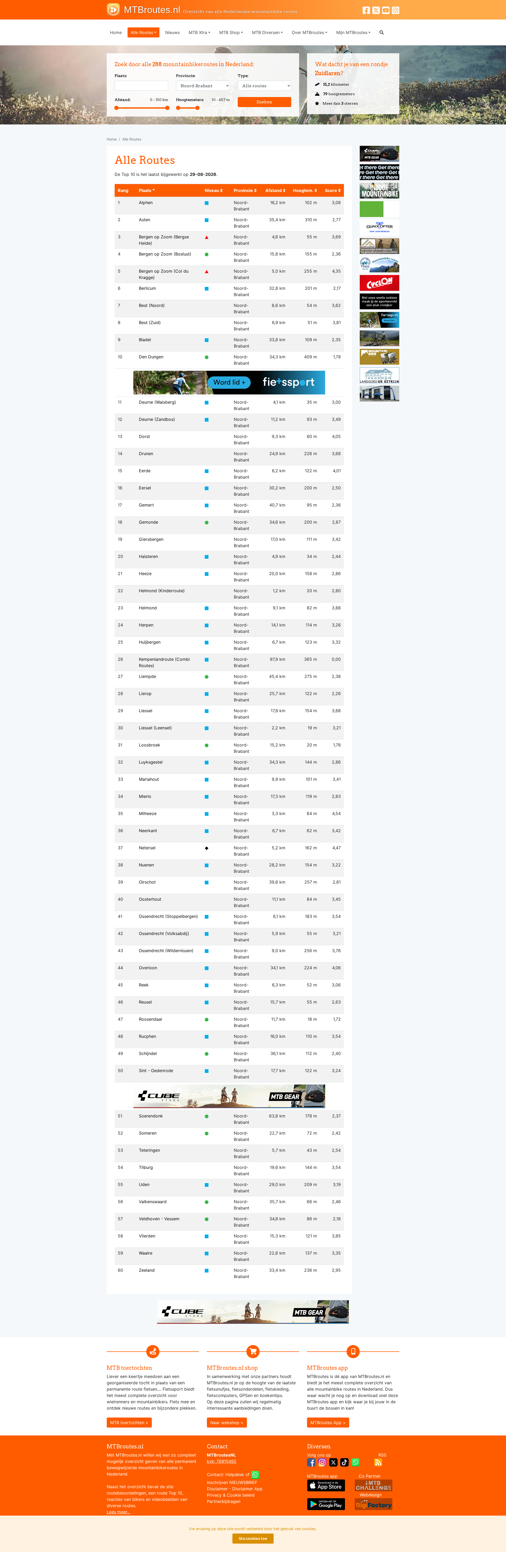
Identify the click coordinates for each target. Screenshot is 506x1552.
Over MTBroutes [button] (308, 32)
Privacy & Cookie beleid (231, 1495)
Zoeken (264, 101)
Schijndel (148, 1053)
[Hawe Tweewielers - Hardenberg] (379, 394)
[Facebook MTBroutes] (367, 9)
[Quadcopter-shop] (379, 228)
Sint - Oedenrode (156, 1070)
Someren (148, 1133)
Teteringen (149, 1150)
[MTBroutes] (115, 9)
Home (116, 32)
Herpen (146, 625)
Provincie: (186, 76)
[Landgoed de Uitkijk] (379, 376)
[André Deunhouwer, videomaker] (373, 1485)
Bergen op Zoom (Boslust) (165, 254)
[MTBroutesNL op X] (333, 1461)
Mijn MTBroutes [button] (351, 32)
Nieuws (172, 32)
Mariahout (149, 779)
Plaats (145, 190)
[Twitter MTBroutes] (377, 9)
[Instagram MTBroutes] (395, 9)
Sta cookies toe (253, 1538)
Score (331, 190)
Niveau (212, 190)
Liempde (147, 676)
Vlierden (147, 1235)
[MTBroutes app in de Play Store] (326, 1503)
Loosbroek (149, 745)
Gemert (146, 505)
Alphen (146, 202)
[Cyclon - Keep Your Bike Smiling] (379, 283)
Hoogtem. (303, 190)
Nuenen (146, 864)
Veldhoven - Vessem (159, 1218)
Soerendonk (151, 1116)
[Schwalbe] (379, 173)
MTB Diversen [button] (266, 32)
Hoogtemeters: (190, 100)
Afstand (274, 190)
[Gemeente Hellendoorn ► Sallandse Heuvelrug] (379, 210)
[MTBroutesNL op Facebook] (311, 1461)
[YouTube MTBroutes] (387, 9)
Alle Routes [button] (142, 32)
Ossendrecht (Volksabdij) (164, 933)
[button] (381, 32)
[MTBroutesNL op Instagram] (322, 1461)
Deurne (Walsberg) (157, 402)
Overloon (148, 967)
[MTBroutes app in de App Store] (326, 1485)
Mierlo (145, 796)
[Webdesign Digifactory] (373, 1503)
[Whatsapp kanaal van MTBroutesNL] (355, 1461)
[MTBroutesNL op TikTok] (344, 1461)
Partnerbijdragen (223, 1501)
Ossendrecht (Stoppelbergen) (168, 916)
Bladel (145, 339)
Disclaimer (217, 1488)
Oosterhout (150, 899)
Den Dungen (151, 356)
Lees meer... (118, 1512)
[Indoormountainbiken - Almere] (379, 191)
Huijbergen (149, 642)
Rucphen (147, 1036)
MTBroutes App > (328, 1422)
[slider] (116, 108)
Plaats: (121, 76)
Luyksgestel (151, 762)
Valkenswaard (153, 1201)
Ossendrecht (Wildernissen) (166, 950)
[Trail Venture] (379, 265)
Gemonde (148, 522)
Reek (144, 984)
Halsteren (148, 556)
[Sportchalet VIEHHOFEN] (379, 339)
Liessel (145, 710)
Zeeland (147, 1270)
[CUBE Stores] (229, 1095)
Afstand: (123, 100)
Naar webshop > (227, 1422)
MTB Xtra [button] (198, 32)
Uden (144, 1184)
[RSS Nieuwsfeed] (378, 1461)
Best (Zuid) (150, 322)
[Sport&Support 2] (379, 246)
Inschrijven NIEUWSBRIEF (232, 1482)
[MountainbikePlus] (379, 357)
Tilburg (146, 1167)
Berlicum (147, 288)
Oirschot (147, 882)
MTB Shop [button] (229, 32)
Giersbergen (151, 539)
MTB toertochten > (129, 1422)
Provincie (244, 190)
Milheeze (148, 813)
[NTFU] (229, 382)
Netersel (147, 847)
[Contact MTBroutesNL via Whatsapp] (255, 1474)
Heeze (145, 573)
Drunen (146, 453)
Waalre (145, 1253)
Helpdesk (234, 1474)
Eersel (145, 487)
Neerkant (148, 830)
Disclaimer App (247, 1488)
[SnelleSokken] (379, 302)
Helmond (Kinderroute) (162, 590)
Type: (243, 76)
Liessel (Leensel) (155, 727)
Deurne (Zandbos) (157, 419)
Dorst (144, 436)
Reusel (145, 1002)
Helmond (148, 607)
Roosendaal (150, 1019)
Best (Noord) (152, 305)
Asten (144, 219)
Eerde (144, 470)
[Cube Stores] (379, 154)
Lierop (145, 693)
